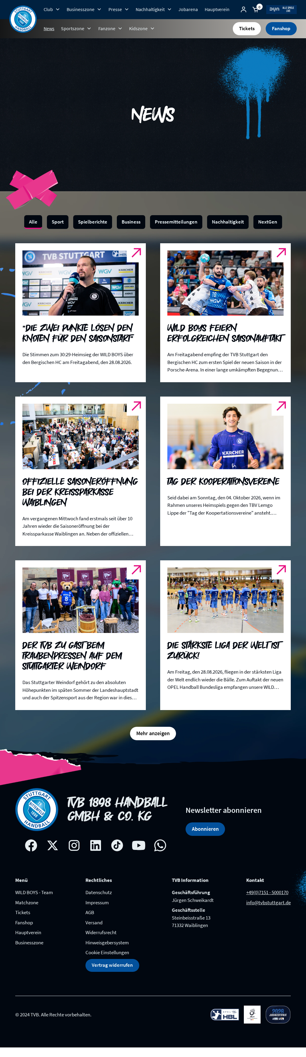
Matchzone (26, 902)
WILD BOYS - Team (34, 892)
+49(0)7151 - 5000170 (267, 892)
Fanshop (281, 28)
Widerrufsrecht (101, 932)
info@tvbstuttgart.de (268, 902)
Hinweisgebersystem (107, 942)
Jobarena (188, 9)
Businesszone (29, 942)
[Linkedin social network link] (95, 845)
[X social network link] (52, 845)
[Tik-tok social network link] (117, 845)
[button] (51, 9)
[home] (23, 19)
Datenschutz (98, 892)
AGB (89, 912)
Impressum (97, 902)
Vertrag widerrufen (112, 965)
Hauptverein (217, 9)
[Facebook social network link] (31, 845)
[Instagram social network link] (74, 845)
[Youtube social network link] (138, 845)
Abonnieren (205, 828)
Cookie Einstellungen (107, 952)
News (49, 28)
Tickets (247, 28)
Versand (93, 922)
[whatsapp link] (160, 845)
